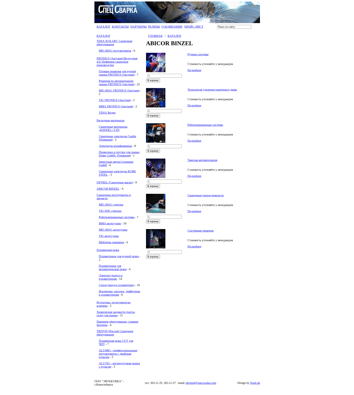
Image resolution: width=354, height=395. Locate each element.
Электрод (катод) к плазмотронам (111, 277)
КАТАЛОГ (103, 26)
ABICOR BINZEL (108, 188)
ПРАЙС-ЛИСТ (193, 26)
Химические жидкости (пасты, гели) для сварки (116, 313)
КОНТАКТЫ (120, 26)
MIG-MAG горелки (111, 204)
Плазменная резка (108, 250)
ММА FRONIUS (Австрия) (116, 106)
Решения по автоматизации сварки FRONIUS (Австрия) (116, 82)
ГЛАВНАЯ (155, 35)
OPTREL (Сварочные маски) (115, 182)
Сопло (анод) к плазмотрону (117, 285)
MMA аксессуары (110, 223)
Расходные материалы (110, 120)
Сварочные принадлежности (206, 195)
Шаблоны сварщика (111, 242)
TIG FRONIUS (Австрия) (115, 100)
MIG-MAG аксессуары (113, 229)
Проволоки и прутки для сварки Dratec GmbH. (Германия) (119, 154)
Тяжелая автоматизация (202, 160)
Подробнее (194, 70)
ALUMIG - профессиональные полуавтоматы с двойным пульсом (118, 354)
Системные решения (201, 230)
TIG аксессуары (109, 236)
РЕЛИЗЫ (154, 26)
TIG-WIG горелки (110, 210)
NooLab (255, 382)
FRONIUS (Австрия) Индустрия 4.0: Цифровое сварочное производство (117, 62)
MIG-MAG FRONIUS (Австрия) (119, 90)
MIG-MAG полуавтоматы (115, 50)
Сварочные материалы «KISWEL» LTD (113, 128)
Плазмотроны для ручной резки (119, 256)
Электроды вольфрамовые (115, 145)
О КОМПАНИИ (172, 26)
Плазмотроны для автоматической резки (113, 267)
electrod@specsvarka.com (109, 19)
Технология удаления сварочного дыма (212, 89)
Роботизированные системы (116, 217)
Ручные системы (198, 54)
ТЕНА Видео (107, 112)
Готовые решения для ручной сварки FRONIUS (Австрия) (117, 73)
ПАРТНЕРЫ (138, 26)
